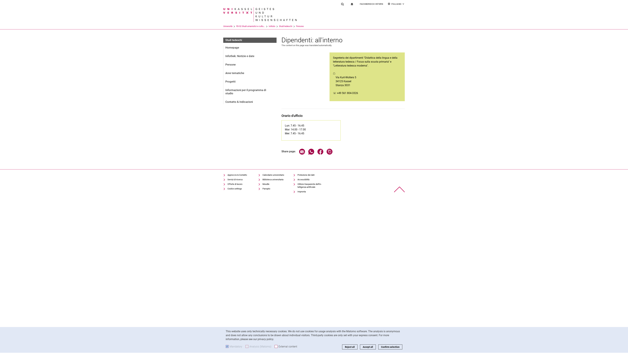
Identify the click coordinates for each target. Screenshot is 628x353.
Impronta (301, 191)
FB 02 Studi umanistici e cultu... (250, 26)
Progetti (230, 81)
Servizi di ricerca (235, 179)
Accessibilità (303, 179)
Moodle (265, 184)
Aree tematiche (234, 73)
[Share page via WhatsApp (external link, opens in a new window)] (311, 153)
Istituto (272, 26)
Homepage (232, 47)
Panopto (266, 188)
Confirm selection (390, 347)
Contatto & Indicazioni (239, 101)
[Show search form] (342, 4)
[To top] (399, 189)
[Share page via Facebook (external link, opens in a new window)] (320, 153)
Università (227, 26)
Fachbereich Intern (371, 4)
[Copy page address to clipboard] (329, 153)
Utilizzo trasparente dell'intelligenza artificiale (309, 185)
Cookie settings (234, 188)
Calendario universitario (273, 175)
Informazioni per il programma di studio (245, 91)
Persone (300, 26)
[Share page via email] (302, 153)
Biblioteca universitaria (272, 179)
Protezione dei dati (305, 175)
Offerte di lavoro (234, 184)
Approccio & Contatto (237, 175)
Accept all (368, 347)
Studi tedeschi (285, 26)
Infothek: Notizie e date (239, 56)
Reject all (350, 347)
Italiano (398, 4)
